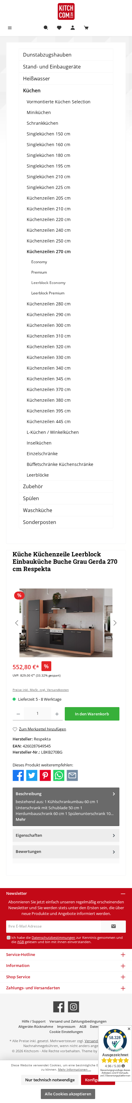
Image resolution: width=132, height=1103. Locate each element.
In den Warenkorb (92, 714)
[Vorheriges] (17, 623)
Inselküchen (39, 443)
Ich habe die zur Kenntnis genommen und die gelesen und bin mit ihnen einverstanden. (67, 939)
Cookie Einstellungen (66, 1031)
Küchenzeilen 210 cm (49, 209)
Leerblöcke (38, 475)
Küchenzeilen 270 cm (49, 251)
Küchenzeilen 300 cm (49, 325)
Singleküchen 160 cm (48, 144)
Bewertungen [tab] (28, 851)
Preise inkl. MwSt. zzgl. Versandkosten (41, 690)
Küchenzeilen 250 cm (49, 241)
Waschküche (37, 510)
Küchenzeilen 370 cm (49, 389)
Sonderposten (39, 522)
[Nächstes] (114, 623)
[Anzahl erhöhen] (57, 714)
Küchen (32, 90)
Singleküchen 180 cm (48, 155)
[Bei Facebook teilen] (18, 775)
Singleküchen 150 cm (48, 134)
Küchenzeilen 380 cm (49, 400)
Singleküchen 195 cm (48, 166)
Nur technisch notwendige (50, 1080)
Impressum (66, 1026)
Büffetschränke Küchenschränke (60, 464)
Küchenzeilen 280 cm (49, 304)
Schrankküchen (42, 123)
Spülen (31, 498)
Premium (39, 272)
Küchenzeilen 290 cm (49, 314)
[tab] (66, 807)
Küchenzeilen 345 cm (49, 379)
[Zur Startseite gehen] (66, 11)
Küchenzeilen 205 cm (49, 198)
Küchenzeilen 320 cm (49, 346)
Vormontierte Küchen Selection (59, 102)
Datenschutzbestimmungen (53, 937)
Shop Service (18, 976)
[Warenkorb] (86, 28)
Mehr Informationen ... (74, 1070)
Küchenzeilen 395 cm (49, 411)
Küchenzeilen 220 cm (49, 219)
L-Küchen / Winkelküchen (53, 432)
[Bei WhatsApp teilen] (59, 775)
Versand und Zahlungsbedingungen (78, 1021)
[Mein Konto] (73, 28)
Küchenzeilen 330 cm (49, 357)
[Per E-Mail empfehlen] (72, 775)
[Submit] (113, 926)
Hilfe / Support (33, 1021)
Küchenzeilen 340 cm (49, 368)
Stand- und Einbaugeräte (52, 66)
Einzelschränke (42, 453)
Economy (39, 261)
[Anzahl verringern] (18, 714)
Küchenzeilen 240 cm (49, 230)
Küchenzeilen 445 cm (49, 421)
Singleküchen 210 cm (48, 176)
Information (17, 965)
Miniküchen (39, 112)
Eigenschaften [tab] (29, 835)
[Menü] (10, 28)
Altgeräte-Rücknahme (35, 1026)
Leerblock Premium (47, 293)
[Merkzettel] (59, 28)
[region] (66, 622)
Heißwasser (36, 78)
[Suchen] (46, 28)
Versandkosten (97, 1040)
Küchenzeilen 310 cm (49, 336)
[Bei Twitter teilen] (32, 775)
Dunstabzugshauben (47, 54)
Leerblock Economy (48, 282)
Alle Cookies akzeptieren (68, 1094)
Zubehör (33, 486)
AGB (20, 941)
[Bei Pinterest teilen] (45, 775)
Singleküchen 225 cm (48, 187)
